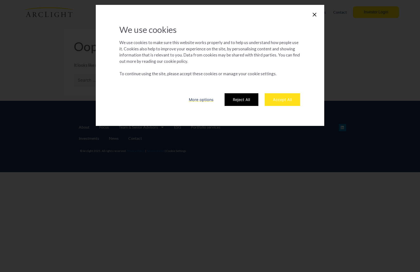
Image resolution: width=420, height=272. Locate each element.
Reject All (241, 99)
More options (201, 99)
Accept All (282, 99)
